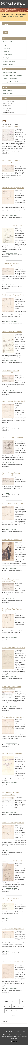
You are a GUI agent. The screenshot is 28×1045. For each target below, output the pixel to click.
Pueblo (7, 215)
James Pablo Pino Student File (13, 647)
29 (19, 1006)
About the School (8, 93)
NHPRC (23, 1031)
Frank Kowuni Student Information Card (10, 371)
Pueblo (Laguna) (13, 215)
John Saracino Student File (12, 753)
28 (14, 1006)
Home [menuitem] (10, 7)
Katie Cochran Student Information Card (10, 899)
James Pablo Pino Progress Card (12, 610)
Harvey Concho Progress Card (13, 401)
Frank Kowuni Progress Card (13, 295)
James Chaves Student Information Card (10, 580)
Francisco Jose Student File (12, 225)
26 (5, 1006)
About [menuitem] (15, 7)
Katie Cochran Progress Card (13, 822)
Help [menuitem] (20, 7)
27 (9, 1006)
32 (12, 1011)
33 (17, 1011)
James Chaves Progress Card (12, 503)
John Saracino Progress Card (12, 717)
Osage (7, 150)
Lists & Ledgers (7, 54)
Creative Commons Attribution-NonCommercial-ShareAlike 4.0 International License (14, 1036)
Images (5, 45)
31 (7, 1011)
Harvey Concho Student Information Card (11, 474)
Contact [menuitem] (25, 7)
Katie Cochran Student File (12, 861)
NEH (18, 1031)
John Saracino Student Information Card (10, 793)
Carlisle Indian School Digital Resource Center (13, 3)
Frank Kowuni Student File (12, 331)
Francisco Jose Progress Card (13, 187)
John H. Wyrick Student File (12, 126)
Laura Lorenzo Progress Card (13, 928)
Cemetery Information (9, 61)
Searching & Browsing (9, 72)
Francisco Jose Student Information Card (10, 264)
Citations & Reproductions (10, 79)
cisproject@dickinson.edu (8, 112)
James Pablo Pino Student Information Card (11, 687)
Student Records (7, 41)
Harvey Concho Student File (12, 437)
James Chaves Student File (12, 539)
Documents (6, 51)
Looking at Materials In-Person (12, 82)
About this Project (8, 90)
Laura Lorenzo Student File (12, 961)
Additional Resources (9, 64)
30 (24, 1006)
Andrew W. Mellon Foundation (9, 1031)
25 (22, 1001)
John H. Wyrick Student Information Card (11, 161)
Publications (6, 48)
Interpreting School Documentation (13, 75)
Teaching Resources (8, 58)
